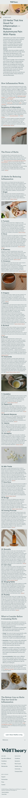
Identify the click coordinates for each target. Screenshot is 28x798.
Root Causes (18, 763)
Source (5, 48)
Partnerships (4, 779)
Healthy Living (18, 766)
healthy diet (9, 102)
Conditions (4, 761)
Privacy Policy (4, 794)
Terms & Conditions (5, 792)
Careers (3, 784)
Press (2, 782)
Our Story (3, 763)
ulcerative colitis (11, 97)
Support (3, 776)
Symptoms (17, 761)
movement (3, 104)
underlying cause (6, 125)
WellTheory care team (9, 669)
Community (17, 768)
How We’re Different (6, 758)
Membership (4, 766)
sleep (20, 102)
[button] (14, 740)
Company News (18, 771)
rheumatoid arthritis (14, 115)
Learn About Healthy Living (14, 735)
